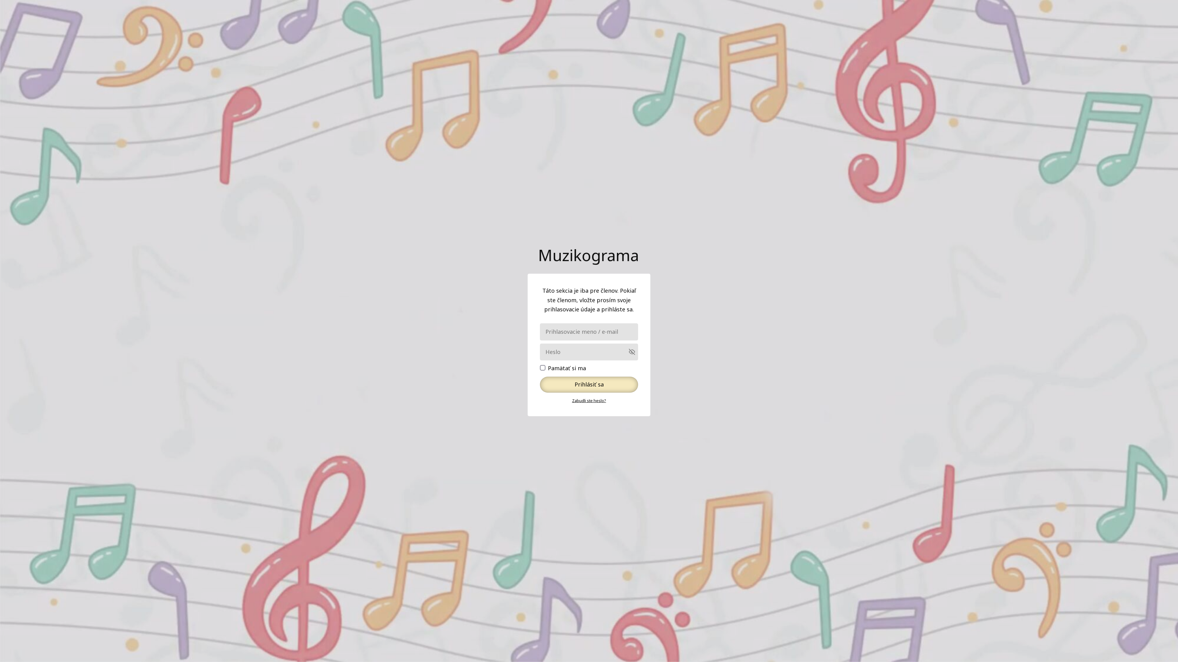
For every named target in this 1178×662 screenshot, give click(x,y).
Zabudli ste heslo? (589, 400)
